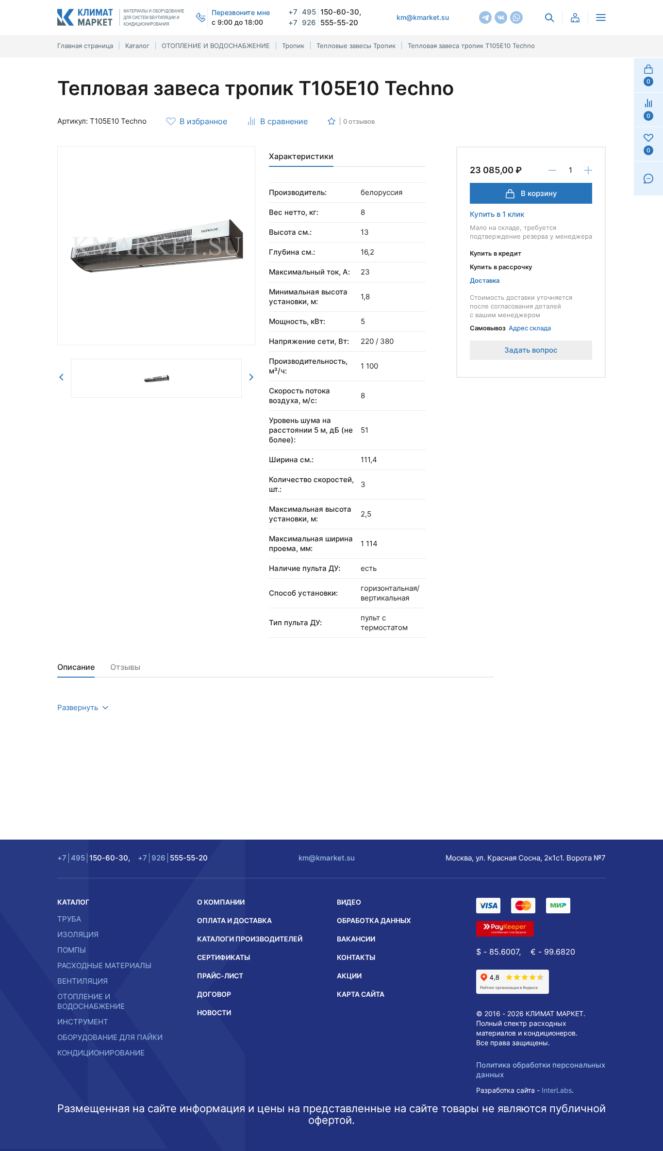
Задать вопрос (531, 350)
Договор (214, 994)
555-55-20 (323, 22)
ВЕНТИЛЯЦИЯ (82, 981)
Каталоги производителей (249, 939)
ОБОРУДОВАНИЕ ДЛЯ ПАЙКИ (110, 1037)
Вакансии (356, 939)
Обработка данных (374, 920)
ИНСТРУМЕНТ (82, 1021)
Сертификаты (223, 957)
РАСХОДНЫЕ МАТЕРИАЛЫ (104, 965)
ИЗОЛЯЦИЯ (78, 934)
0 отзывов (359, 121)
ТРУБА (69, 919)
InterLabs (557, 1090)
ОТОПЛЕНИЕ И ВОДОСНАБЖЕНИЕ (91, 1001)
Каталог (73, 902)
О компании (221, 902)
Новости (214, 1012)
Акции (349, 976)
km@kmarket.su (423, 17)
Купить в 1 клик (497, 214)
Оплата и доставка (234, 920)
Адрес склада (530, 328)
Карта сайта (360, 994)
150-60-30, (324, 11)
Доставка (484, 280)
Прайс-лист (220, 976)
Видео (349, 902)
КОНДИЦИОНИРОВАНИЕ (101, 1052)
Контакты (356, 957)
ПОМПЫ (71, 950)
